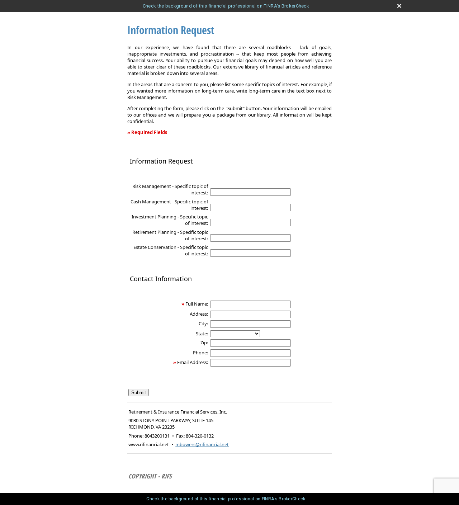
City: (203, 323)
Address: (199, 314)
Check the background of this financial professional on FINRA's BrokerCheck (226, 6)
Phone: (200, 352)
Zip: (204, 342)
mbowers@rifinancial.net (202, 444)
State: (202, 333)
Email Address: (192, 362)
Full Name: (196, 304)
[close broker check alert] (399, 6)
